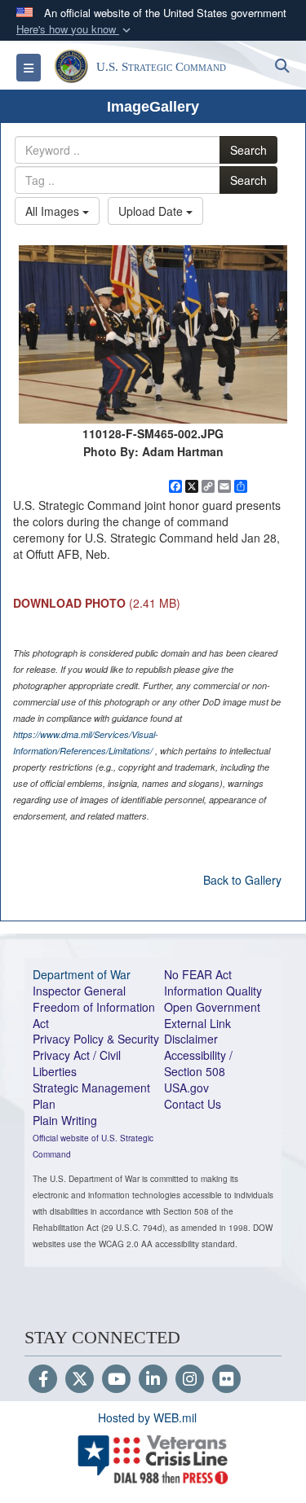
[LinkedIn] (153, 1380)
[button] (75, 29)
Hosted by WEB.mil (147, 1417)
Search (248, 150)
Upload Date (152, 211)
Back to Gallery (242, 880)
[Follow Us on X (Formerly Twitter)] (79, 1380)
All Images (53, 211)
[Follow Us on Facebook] (43, 1380)
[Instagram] (189, 1380)
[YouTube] (116, 1380)
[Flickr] (226, 1380)
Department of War (82, 974)
